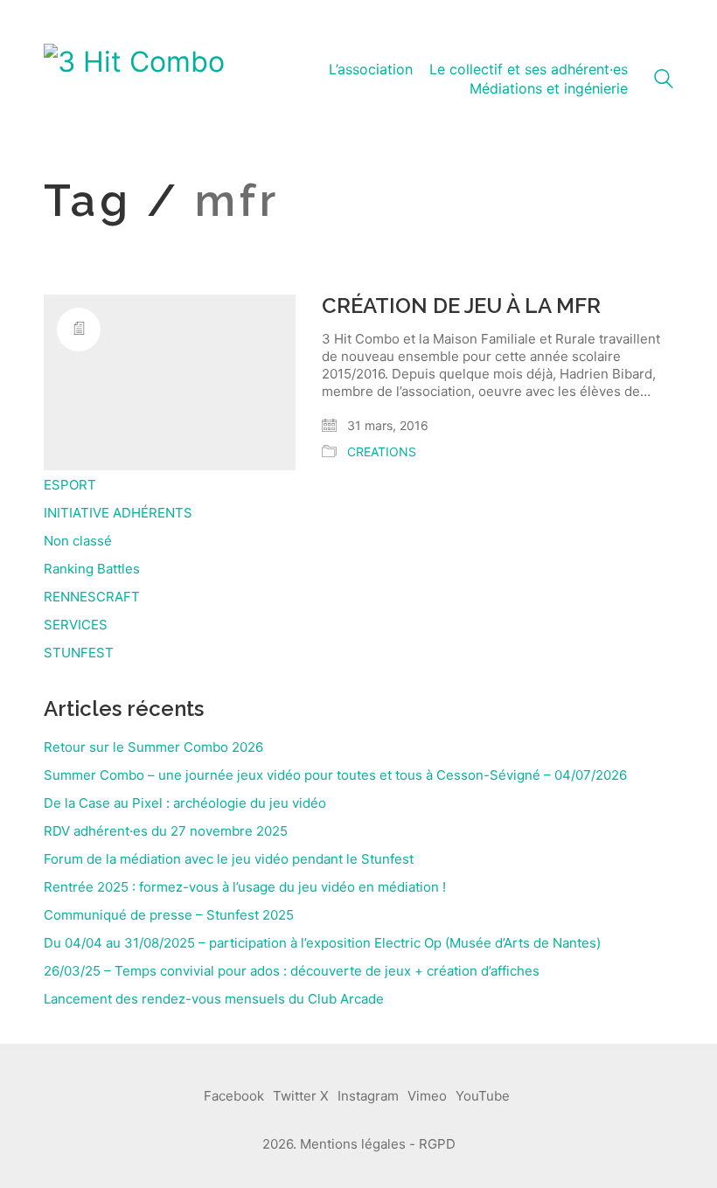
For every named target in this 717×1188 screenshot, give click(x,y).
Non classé (78, 540)
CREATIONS (381, 451)
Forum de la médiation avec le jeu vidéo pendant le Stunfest (229, 859)
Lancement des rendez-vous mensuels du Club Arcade (214, 998)
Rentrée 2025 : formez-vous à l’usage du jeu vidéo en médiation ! (245, 887)
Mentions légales (353, 1144)
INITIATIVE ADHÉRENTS (118, 512)
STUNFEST (79, 652)
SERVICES (76, 624)
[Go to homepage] (134, 79)
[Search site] (663, 81)
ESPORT (70, 484)
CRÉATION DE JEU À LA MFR (461, 306)
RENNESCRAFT (92, 596)
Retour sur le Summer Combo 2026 (153, 747)
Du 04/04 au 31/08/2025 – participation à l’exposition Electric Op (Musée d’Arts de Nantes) (322, 942)
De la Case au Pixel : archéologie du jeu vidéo (185, 803)
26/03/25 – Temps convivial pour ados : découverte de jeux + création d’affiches (291, 970)
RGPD (437, 1144)
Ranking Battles (92, 568)
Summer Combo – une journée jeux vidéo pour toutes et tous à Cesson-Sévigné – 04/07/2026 (335, 775)
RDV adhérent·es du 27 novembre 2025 (166, 831)
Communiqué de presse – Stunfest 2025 (169, 915)
